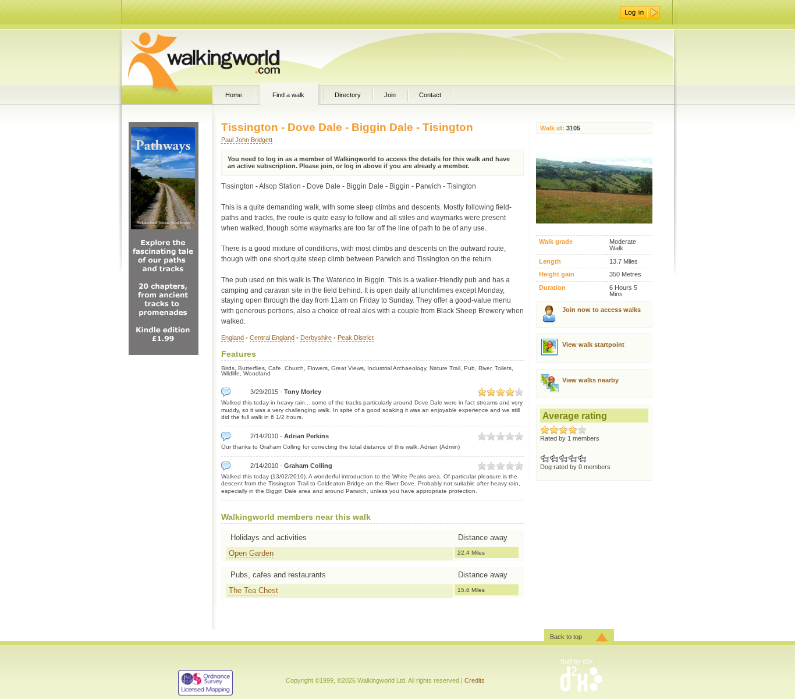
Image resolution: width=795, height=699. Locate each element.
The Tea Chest (253, 590)
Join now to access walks (601, 309)
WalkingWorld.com (224, 57)
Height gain (556, 274)
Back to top (566, 636)
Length (550, 261)
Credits (474, 680)
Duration (552, 288)
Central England (272, 337)
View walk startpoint (593, 344)
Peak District (356, 337)
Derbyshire (316, 337)
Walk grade (556, 242)
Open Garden (251, 553)
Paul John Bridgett (246, 139)
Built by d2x (576, 661)
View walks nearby (590, 380)
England (232, 337)
